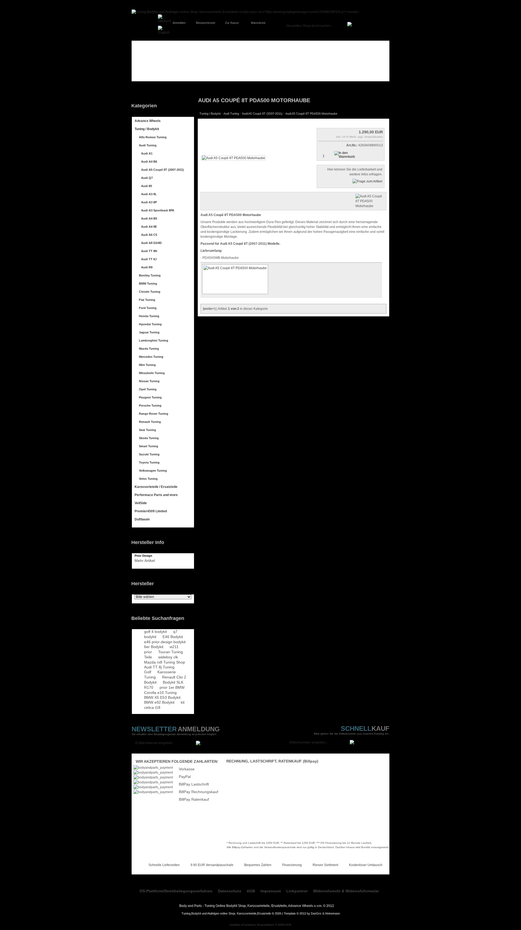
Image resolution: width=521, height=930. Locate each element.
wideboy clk (168, 657)
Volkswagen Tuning (153, 470)
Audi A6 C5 (149, 234)
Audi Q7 (147, 177)
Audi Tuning (148, 145)
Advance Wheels (148, 121)
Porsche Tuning (150, 405)
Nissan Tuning (149, 381)
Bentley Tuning (150, 275)
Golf (147, 672)
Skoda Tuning (149, 438)
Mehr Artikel (145, 560)
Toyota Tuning (149, 462)
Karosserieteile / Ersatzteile (156, 487)
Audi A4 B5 (149, 218)
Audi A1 (147, 153)
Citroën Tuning (149, 291)
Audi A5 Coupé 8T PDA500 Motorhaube (311, 113)
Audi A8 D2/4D (151, 242)
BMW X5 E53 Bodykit (162, 697)
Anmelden (179, 22)
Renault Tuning (150, 421)
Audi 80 (146, 186)
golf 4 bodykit (155, 631)
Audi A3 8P (149, 202)
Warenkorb (258, 22)
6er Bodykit (153, 647)
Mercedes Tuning (151, 356)
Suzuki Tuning (149, 454)
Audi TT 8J (149, 259)
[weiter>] (209, 309)
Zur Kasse (232, 22)
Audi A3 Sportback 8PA (157, 210)
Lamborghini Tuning (153, 340)
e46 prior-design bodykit (165, 642)
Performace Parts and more (156, 495)
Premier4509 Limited (151, 511)
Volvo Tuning (148, 478)
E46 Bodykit (173, 637)
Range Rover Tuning (153, 413)
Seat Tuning (147, 430)
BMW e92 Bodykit (159, 702)
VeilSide (141, 503)
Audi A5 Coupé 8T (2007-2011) (162, 169)
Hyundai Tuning (150, 324)
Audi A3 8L (149, 194)
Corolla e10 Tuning (160, 692)
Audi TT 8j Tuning (159, 667)
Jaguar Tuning (149, 332)
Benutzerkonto (205, 22)
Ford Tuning (148, 308)
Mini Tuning (147, 364)
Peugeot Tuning (150, 397)
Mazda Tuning (149, 348)
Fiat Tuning (147, 299)
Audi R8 (147, 267)
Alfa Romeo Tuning (153, 137)
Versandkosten (373, 136)
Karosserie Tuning (160, 674)
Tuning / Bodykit (147, 129)
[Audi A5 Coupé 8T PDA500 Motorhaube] (233, 158)
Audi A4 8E (149, 226)
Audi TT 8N (149, 251)
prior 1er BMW (172, 687)
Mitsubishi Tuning (152, 373)
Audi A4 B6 (149, 161)
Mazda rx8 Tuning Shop (164, 662)
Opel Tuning (148, 389)
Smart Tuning (148, 446)
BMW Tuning (148, 283)
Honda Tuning (149, 316)
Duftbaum (142, 519)
